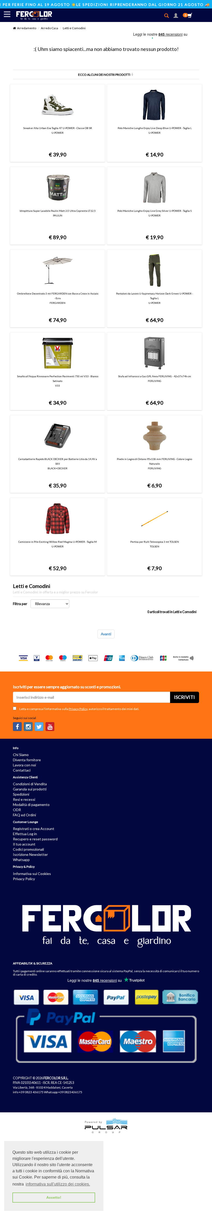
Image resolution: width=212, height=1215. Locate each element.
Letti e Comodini (74, 28)
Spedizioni (21, 794)
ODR (17, 810)
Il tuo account (24, 844)
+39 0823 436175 (31, 1092)
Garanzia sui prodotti (30, 789)
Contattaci (22, 770)
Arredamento (26, 28)
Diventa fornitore (27, 760)
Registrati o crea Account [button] (33, 828)
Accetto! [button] (53, 1197)
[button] (175, 16)
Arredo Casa (49, 28)
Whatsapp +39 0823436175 (63, 1092)
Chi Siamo (21, 754)
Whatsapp (21, 859)
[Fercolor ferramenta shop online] (31, 15)
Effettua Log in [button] (25, 834)
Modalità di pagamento (31, 804)
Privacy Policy (78, 709)
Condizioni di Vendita (30, 784)
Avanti (106, 634)
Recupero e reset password (35, 839)
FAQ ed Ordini (24, 815)
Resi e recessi (24, 799)
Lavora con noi (24, 765)
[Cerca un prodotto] (168, 16)
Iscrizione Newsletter (30, 854)
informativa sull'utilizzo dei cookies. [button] (58, 1184)
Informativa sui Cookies (32, 873)
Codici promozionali (28, 849)
